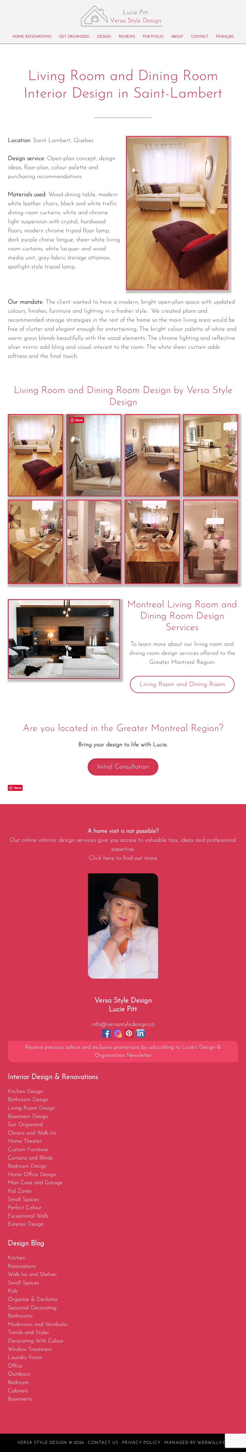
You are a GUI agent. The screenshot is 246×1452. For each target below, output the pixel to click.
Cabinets (18, 1391)
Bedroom (18, 1382)
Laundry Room (25, 1358)
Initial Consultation (123, 766)
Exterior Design (26, 1224)
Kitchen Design (25, 1091)
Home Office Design (32, 1175)
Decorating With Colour (36, 1341)
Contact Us (103, 1443)
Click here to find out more (123, 858)
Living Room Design (31, 1108)
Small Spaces (23, 1200)
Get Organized (25, 1125)
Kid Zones (20, 1191)
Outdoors (19, 1374)
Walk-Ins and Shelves (32, 1274)
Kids (13, 1291)
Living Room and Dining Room (182, 684)
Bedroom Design (27, 1166)
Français (225, 37)
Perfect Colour (24, 1208)
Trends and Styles (28, 1333)
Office (15, 1366)
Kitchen (16, 1258)
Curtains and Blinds (30, 1158)
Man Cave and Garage (35, 1183)
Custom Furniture (28, 1150)
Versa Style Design (123, 16)
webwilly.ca (213, 1443)
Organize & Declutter (33, 1299)
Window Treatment (30, 1349)
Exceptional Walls (28, 1216)
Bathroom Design (28, 1100)
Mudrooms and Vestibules (38, 1324)
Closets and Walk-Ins (32, 1133)
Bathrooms (20, 1316)
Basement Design (28, 1116)
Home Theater (25, 1141)
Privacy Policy (141, 1443)
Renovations (22, 1266)
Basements (20, 1399)
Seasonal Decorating (32, 1308)
